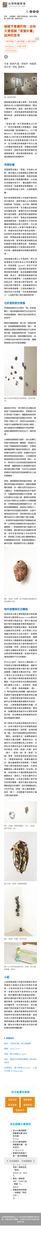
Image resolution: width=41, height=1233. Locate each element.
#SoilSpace (10, 46)
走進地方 (20, 1110)
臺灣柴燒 (12, 1105)
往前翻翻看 (14, 1161)
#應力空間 (31, 41)
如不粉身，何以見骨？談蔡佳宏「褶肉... (20, 1167)
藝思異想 (28, 1100)
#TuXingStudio (11, 51)
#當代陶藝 (20, 41)
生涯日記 (12, 1100)
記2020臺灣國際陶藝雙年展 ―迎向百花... (20, 1144)
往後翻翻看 (26, 1161)
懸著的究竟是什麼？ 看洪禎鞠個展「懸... (20, 1156)
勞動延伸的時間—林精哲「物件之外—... (20, 1192)
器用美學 (28, 1105)
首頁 (5, 16)
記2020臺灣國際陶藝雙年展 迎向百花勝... (20, 1133)
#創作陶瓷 (10, 41)
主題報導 (12, 16)
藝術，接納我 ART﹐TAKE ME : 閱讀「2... (20, 1181)
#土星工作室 (21, 46)
